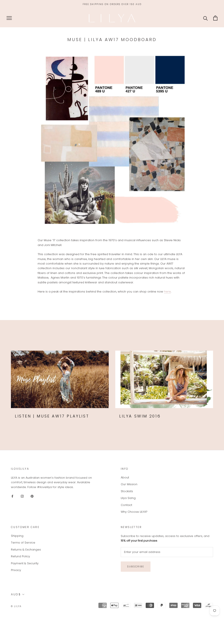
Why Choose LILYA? (134, 512)
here (167, 291)
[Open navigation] (9, 18)
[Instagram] (22, 496)
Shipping (17, 536)
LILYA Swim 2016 (140, 416)
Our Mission (129, 484)
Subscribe (135, 566)
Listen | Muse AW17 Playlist (52, 416)
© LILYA (16, 606)
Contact (126, 505)
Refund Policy (20, 556)
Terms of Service (23, 542)
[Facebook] (12, 496)
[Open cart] (215, 18)
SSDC (40, 606)
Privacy (16, 570)
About (125, 477)
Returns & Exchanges (26, 549)
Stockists (127, 491)
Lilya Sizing (128, 498)
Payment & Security (24, 563)
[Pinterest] (32, 496)
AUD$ (16, 594)
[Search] (205, 18)
